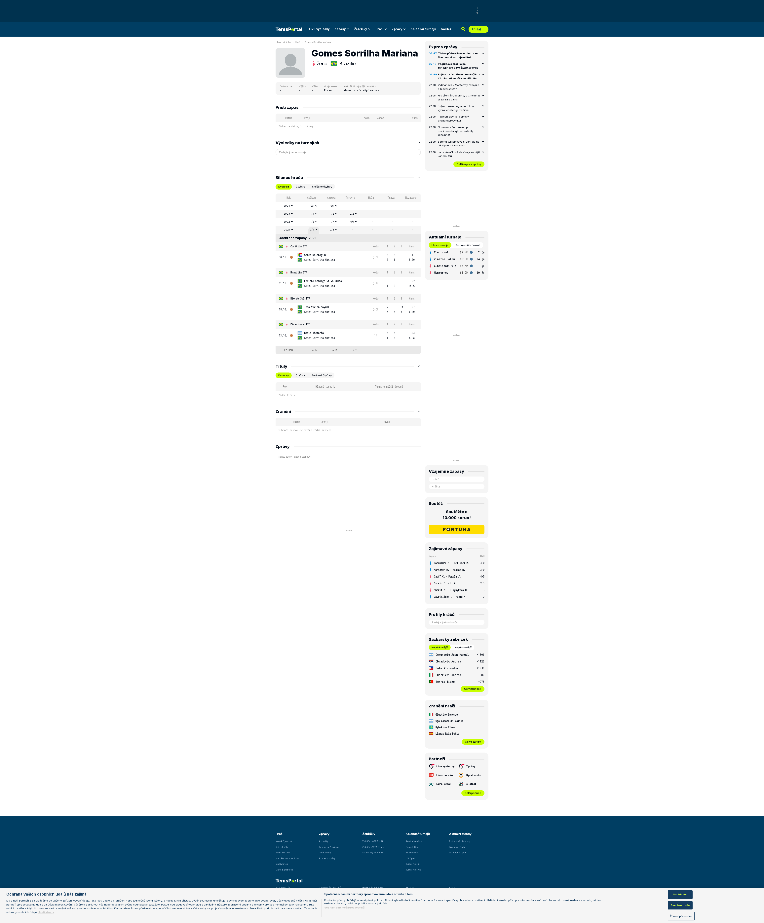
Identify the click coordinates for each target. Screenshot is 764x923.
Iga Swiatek (282, 864)
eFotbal (471, 783)
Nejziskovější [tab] (440, 647)
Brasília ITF (298, 272)
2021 (287, 229)
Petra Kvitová (283, 852)
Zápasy (340, 29)
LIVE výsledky (319, 29)
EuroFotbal (443, 783)
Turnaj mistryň (413, 869)
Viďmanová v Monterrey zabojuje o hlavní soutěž (458, 86)
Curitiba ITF (298, 246)
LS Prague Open (458, 852)
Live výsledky (445, 766)
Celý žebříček (472, 688)
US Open (410, 858)
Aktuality (323, 841)
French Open (413, 847)
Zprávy (397, 29)
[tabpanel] (348, 274)
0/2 (352, 213)
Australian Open (414, 841)
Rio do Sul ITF (300, 298)
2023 (287, 213)
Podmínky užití (283, 887)
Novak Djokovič (284, 841)
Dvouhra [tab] (283, 186)
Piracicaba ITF (300, 324)
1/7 (332, 221)
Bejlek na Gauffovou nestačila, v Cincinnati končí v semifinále (459, 76)
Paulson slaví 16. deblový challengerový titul (453, 118)
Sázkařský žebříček (372, 852)
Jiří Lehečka (282, 847)
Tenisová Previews (329, 847)
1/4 (312, 213)
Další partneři (473, 793)
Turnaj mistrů (413, 864)
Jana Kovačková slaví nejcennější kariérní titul (459, 154)
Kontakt (453, 887)
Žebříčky (360, 29)
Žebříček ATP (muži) (373, 841)
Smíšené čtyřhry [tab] (322, 186)
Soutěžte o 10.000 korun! (457, 514)
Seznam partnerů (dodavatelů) (344, 907)
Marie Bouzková (284, 869)
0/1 (312, 205)
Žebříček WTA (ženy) (373, 847)
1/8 (312, 221)
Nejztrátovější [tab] (463, 647)
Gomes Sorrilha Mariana (318, 42)
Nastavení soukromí (330, 887)
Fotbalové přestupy (460, 841)
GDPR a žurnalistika (372, 887)
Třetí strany (46, 912)
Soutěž (446, 29)
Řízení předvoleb (681, 916)
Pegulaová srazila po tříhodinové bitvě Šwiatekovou (458, 65)
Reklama (410, 887)
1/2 (332, 213)
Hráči (379, 29)
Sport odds (473, 775)
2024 (287, 205)
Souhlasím (680, 894)
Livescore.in (444, 775)
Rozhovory (325, 852)
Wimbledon (412, 852)
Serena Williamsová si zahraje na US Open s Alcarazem (458, 143)
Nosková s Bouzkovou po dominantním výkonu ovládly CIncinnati (455, 130)
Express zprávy (327, 858)
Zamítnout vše (680, 905)
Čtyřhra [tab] (300, 186)
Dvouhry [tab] (283, 375)
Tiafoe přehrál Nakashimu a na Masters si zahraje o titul (458, 55)
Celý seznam (473, 741)
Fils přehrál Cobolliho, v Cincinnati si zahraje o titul (459, 97)
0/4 (312, 229)
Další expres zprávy (469, 164)
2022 (287, 221)
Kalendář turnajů (423, 29)
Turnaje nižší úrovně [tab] (467, 245)
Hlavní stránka (283, 42)
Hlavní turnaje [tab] (440, 245)
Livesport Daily (457, 847)
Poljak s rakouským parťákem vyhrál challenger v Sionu (456, 108)
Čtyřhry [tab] (300, 375)
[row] (348, 206)
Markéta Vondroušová (287, 858)
